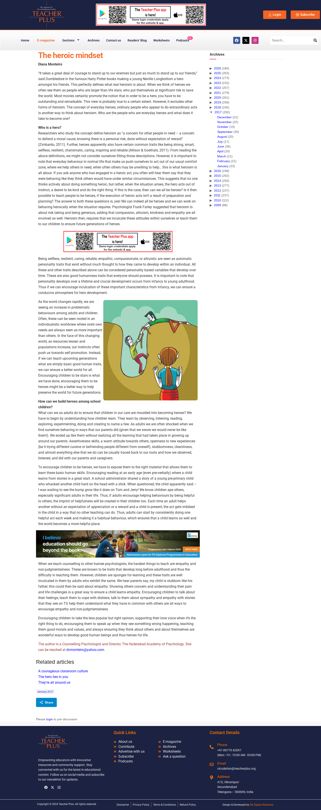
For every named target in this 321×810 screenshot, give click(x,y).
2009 (217, 205)
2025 (217, 73)
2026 (217, 68)
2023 (217, 83)
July (220, 141)
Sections (68, 40)
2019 (217, 102)
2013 (217, 185)
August (222, 136)
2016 (217, 171)
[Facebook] (236, 40)
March (221, 156)
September (225, 132)
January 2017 (45, 691)
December (224, 117)
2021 (217, 92)
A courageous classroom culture (63, 671)
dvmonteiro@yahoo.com (85, 650)
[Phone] (212, 747)
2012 (217, 190)
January (222, 166)
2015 (217, 175)
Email (221, 763)
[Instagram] (255, 40)
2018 (217, 107)
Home (25, 40)
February (223, 161)
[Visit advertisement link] (118, 241)
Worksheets (161, 40)
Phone (222, 745)
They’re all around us (54, 682)
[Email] (212, 764)
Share (49, 702)
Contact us (113, 40)
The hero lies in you (53, 677)
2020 (217, 97)
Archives (94, 40)
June (220, 146)
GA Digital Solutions (261, 804)
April (220, 151)
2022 (217, 87)
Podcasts (184, 39)
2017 (218, 112)
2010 (217, 200)
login (49, 719)
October (222, 127)
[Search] (315, 40)
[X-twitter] (245, 40)
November (224, 122)
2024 (217, 78)
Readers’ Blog (137, 40)
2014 (217, 180)
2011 (217, 195)
